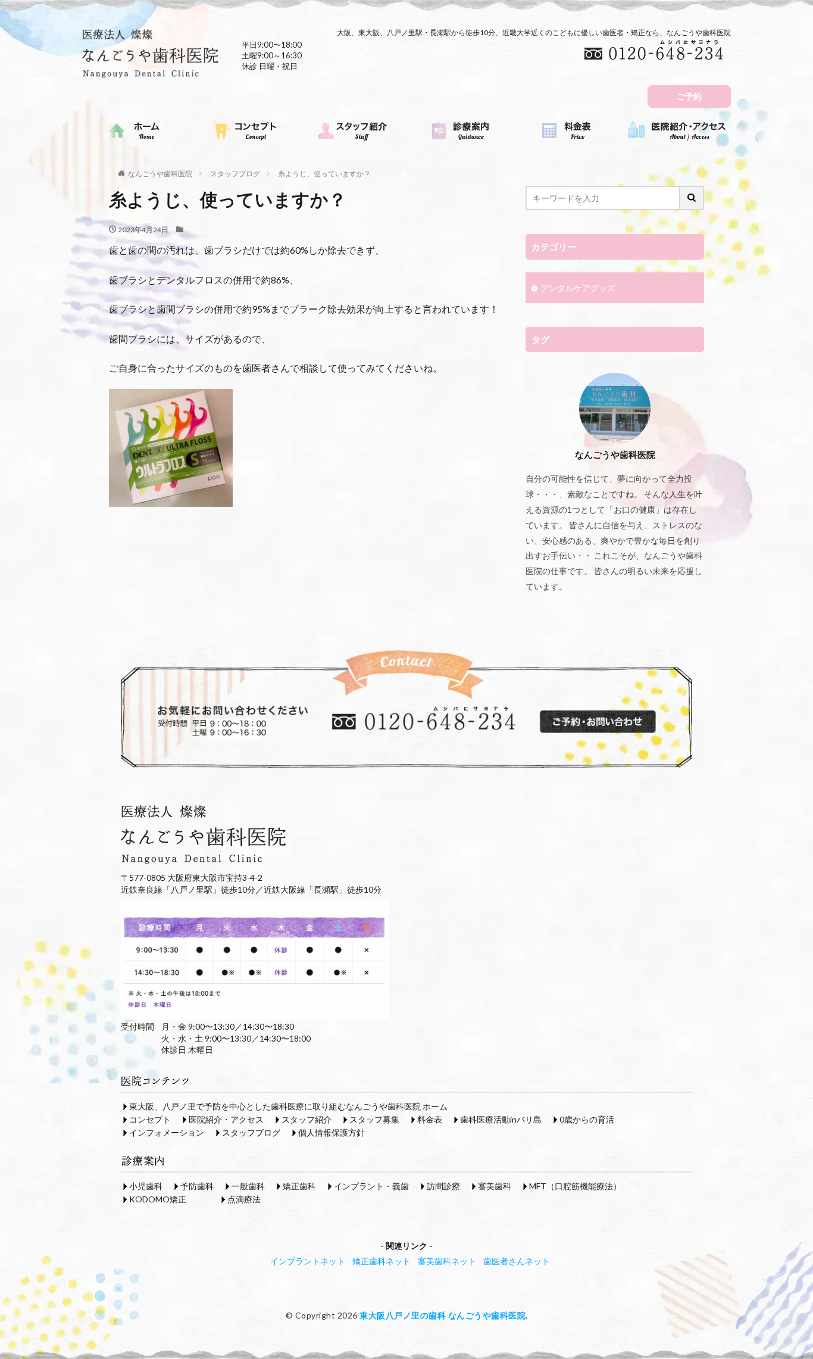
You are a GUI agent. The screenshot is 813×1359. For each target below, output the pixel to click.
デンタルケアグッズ (577, 288)
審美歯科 (494, 1186)
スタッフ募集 (374, 1119)
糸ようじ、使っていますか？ (324, 173)
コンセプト (150, 1119)
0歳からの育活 (586, 1119)
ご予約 (689, 96)
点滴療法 (244, 1199)
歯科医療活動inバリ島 (501, 1119)
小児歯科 (145, 1186)
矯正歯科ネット (381, 1261)
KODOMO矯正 (157, 1199)
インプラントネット (307, 1261)
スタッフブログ (235, 173)
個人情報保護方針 (331, 1132)
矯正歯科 (299, 1186)
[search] (692, 198)
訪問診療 (443, 1186)
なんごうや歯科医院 (160, 173)
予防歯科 (197, 1186)
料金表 (429, 1119)
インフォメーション (166, 1132)
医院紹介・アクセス (226, 1119)
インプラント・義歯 (371, 1186)
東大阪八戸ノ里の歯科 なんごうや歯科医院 (442, 1315)
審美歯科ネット (447, 1261)
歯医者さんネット (516, 1261)
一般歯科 (248, 1186)
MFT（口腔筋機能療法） (575, 1186)
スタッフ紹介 (307, 1119)
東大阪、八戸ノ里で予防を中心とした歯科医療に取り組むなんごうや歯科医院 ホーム (288, 1106)
